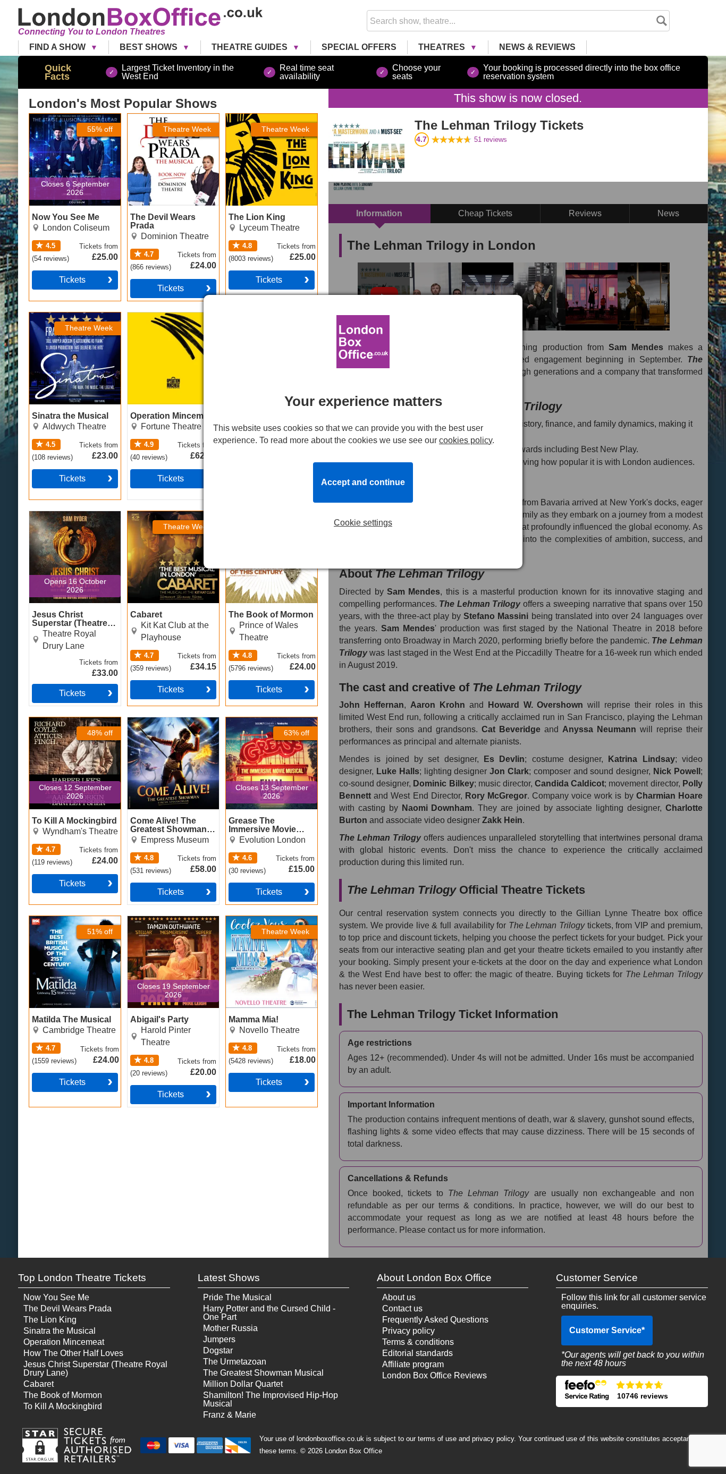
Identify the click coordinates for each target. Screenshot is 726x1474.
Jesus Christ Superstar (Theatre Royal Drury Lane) (95, 1368)
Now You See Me (56, 1297)
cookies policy (465, 440)
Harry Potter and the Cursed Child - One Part (269, 1312)
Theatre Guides (251, 47)
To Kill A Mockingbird (62, 1406)
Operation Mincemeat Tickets (168, 320)
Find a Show (58, 47)
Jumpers (219, 1339)
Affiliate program (413, 1364)
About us (399, 1297)
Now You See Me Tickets (62, 122)
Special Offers (359, 47)
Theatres (442, 47)
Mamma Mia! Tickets (264, 920)
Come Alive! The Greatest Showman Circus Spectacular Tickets (164, 734)
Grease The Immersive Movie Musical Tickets (268, 725)
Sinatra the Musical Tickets (65, 320)
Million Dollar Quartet (243, 1383)
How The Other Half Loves (73, 1353)
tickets (72, 279)
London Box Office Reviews (434, 1375)
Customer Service (607, 1330)
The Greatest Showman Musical (263, 1372)
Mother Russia (230, 1328)
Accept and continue (363, 482)
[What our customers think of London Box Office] (631, 1391)
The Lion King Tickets (267, 118)
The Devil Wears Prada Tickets (172, 122)
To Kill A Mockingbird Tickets (68, 725)
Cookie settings (363, 523)
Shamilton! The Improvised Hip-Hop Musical (270, 1399)
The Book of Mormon (62, 1395)
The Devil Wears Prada (67, 1308)
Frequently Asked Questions (435, 1319)
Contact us (402, 1308)
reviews (490, 139)
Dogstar (218, 1350)
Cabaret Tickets (157, 515)
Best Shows (150, 47)
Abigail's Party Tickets (169, 920)
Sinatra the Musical (59, 1330)
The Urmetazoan (234, 1361)
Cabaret (38, 1383)
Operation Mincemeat (63, 1341)
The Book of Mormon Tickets (265, 519)
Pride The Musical (237, 1297)
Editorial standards (417, 1353)
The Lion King (50, 1319)
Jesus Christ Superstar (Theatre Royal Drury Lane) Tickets (72, 524)
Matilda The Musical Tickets (67, 924)
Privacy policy (408, 1330)
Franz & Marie (229, 1414)
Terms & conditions (418, 1341)
